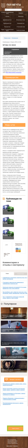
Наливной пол (20, 23)
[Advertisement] (14, 420)
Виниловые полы (20, 20)
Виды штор (7, 53)
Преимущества (7, 52)
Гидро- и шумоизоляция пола (7, 30)
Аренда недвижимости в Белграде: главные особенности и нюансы (14, 394)
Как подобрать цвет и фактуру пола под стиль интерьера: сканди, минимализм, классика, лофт (15, 292)
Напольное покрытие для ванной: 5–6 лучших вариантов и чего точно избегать (14, 288)
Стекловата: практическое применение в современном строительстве (13, 283)
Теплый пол (7, 26)
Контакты (16, 446)
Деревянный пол (7, 20)
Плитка (7, 16)
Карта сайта (9, 446)
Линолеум (20, 16)
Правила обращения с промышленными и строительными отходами (13, 399)
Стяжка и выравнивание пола (7, 13)
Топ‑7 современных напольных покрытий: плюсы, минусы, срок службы (13, 297)
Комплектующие (21, 30)
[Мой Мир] (19, 250)
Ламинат (21, 13)
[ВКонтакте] (17, 248)
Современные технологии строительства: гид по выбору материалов (15, 278)
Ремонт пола (7, 38)
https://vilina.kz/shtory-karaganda (13, 72)
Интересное (15, 38)
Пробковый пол (7, 23)
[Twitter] (19, 248)
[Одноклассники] (17, 250)
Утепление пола (21, 26)
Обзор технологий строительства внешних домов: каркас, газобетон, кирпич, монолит (14, 389)
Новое (7, 273)
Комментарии (20, 273)
